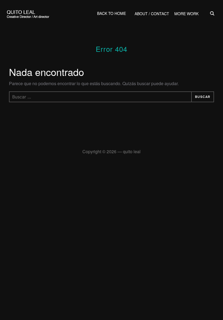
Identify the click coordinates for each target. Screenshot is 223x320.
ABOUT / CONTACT (152, 13)
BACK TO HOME (111, 13)
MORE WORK (186, 13)
